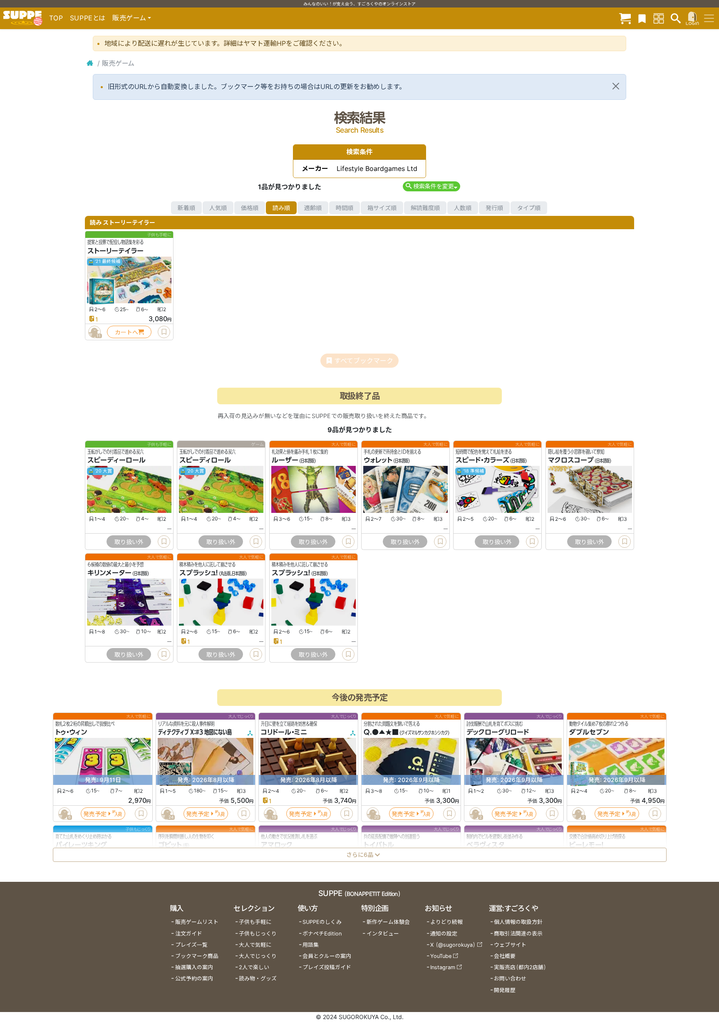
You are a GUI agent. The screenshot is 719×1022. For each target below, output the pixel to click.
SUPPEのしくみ (322, 922)
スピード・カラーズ (482, 460)
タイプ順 (528, 207)
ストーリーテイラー (115, 250)
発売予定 (95, 813)
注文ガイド (188, 933)
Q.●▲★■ (381, 732)
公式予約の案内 (194, 978)
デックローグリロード (497, 732)
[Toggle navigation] (709, 18)
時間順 (344, 207)
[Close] (616, 86)
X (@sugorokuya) (453, 945)
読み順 (281, 207)
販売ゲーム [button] (129, 18)
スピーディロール (205, 460)
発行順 (494, 207)
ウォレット (378, 460)
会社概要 (505, 956)
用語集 (310, 945)
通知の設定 (443, 933)
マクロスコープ (571, 460)
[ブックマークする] (164, 332)
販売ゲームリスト (196, 922)
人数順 (462, 207)
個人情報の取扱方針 (518, 922)
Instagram (442, 967)
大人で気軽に (255, 945)
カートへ (126, 332)
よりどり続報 (446, 922)
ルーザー (285, 460)
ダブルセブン (589, 732)
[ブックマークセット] (642, 18)
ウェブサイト (510, 945)
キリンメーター (109, 573)
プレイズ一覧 (191, 945)
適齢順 (313, 207)
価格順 (249, 207)
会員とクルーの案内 (326, 956)
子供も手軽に (255, 922)
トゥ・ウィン (71, 732)
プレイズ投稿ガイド (326, 967)
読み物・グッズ (258, 978)
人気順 (218, 207)
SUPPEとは (88, 18)
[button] (431, 186)
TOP (56, 18)
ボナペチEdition (322, 933)
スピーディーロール (116, 460)
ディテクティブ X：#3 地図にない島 (195, 732)
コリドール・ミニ (284, 732)
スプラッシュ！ (198, 573)
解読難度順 (425, 207)
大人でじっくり (258, 956)
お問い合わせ (510, 978)
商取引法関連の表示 (518, 933)
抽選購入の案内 (194, 967)
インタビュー (383, 933)
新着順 (186, 207)
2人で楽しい (254, 967)
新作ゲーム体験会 (388, 922)
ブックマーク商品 (196, 956)
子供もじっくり (258, 933)
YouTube (440, 956)
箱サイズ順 (382, 207)
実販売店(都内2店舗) (520, 967)
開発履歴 (505, 990)
